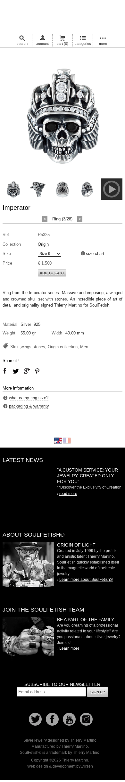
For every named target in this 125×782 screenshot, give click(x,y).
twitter (16, 371)
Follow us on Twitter (35, 719)
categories (83, 43)
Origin (43, 244)
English (58, 440)
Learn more (69, 648)
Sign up (97, 692)
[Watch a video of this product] (111, 198)
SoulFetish (28, 564)
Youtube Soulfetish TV (69, 719)
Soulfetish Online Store (62, 16)
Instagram (86, 719)
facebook (5, 371)
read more (68, 493)
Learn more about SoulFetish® (86, 579)
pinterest (37, 371)
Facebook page (52, 719)
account (42, 43)
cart (62, 43)
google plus (26, 371)
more (103, 43)
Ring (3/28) (62, 219)
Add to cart (52, 273)
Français (67, 440)
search (22, 43)
